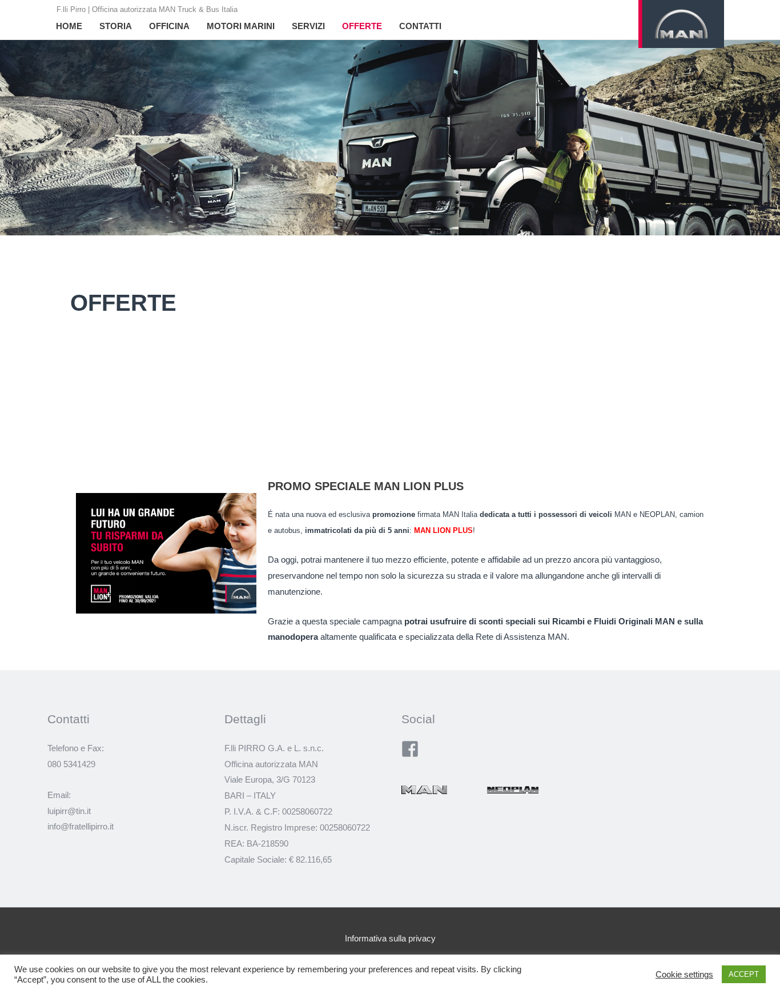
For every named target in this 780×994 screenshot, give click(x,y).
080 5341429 (71, 764)
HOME (69, 26)
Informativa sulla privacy (390, 938)
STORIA (115, 26)
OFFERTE (362, 26)
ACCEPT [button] (744, 974)
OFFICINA (169, 26)
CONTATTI (420, 26)
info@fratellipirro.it (80, 826)
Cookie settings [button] (684, 974)
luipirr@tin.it (69, 811)
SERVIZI (308, 26)
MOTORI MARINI (241, 26)
